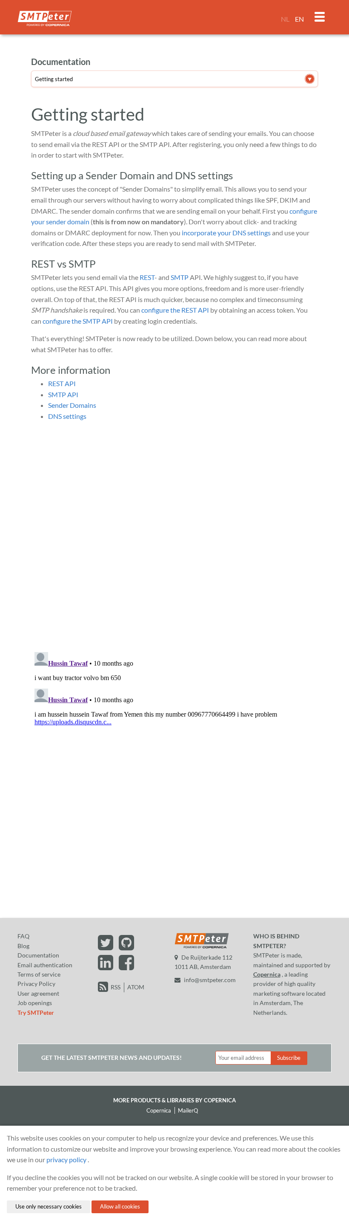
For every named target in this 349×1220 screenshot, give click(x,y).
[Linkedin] (106, 966)
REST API (62, 383)
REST (147, 277)
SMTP (180, 277)
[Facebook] (126, 966)
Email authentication (44, 965)
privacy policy (66, 1159)
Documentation (38, 955)
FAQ (23, 936)
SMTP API (63, 394)
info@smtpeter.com (210, 979)
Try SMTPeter (35, 1012)
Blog (23, 945)
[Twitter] (106, 946)
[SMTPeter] (201, 947)
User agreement (38, 993)
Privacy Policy (36, 983)
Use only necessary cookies (48, 1206)
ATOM (135, 987)
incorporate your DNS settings (226, 233)
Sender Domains (72, 405)
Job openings (34, 1002)
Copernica (266, 974)
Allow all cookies (120, 1206)
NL (285, 19)
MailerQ (188, 1110)
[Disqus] (174, 534)
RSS (115, 987)
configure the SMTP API (78, 321)
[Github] (126, 946)
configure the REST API (175, 310)
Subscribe (288, 1057)
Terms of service (38, 974)
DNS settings (67, 416)
